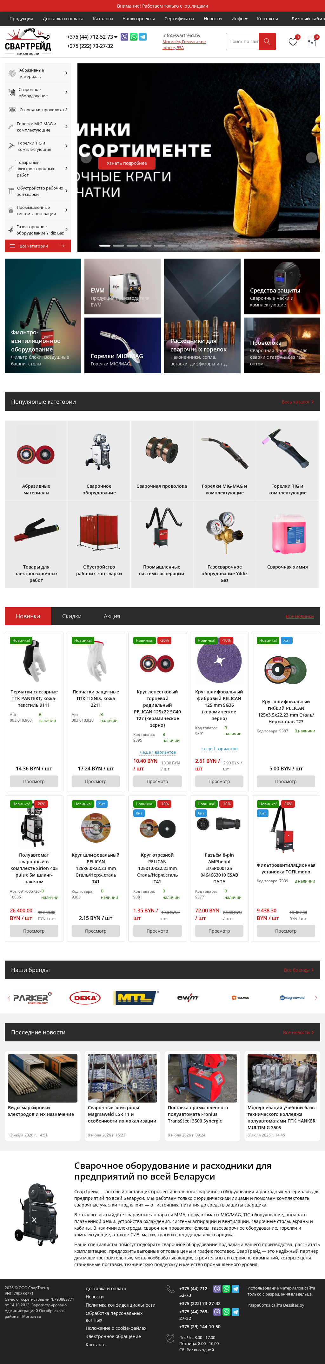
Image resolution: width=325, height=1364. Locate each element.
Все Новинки (300, 616)
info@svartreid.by (181, 35)
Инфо (238, 19)
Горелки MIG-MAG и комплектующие (36, 127)
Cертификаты (179, 19)
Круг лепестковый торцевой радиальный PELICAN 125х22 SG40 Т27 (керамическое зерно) (157, 708)
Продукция (21, 19)
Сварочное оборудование (33, 93)
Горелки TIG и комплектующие (34, 146)
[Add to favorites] (54, 641)
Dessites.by (293, 1305)
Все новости (297, 1032)
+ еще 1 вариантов (157, 752)
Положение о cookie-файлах (116, 1328)
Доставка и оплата (63, 19)
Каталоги (103, 19)
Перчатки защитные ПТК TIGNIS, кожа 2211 (96, 698)
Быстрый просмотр (34, 660)
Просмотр (34, 781)
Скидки (72, 616)
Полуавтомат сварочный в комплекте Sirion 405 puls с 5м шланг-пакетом (34, 868)
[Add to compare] (54, 651)
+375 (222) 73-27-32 (200, 1303)
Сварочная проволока (42, 110)
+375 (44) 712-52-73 (194, 1291)
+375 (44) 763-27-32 (194, 1315)
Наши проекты (139, 19)
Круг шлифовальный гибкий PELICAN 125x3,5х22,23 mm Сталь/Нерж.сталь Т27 (286, 711)
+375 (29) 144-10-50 (200, 1326)
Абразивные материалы (31, 73)
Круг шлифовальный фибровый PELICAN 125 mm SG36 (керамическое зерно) (219, 705)
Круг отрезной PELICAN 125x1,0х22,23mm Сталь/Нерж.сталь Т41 (157, 868)
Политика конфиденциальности (121, 1305)
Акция (112, 616)
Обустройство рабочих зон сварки (40, 191)
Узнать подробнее (127, 163)
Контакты (267, 19)
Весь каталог (296, 402)
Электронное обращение (113, 1336)
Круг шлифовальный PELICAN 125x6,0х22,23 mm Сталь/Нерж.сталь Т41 (96, 868)
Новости (213, 19)
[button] (311, 158)
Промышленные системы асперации (36, 210)
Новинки (28, 616)
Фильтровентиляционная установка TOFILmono (286, 868)
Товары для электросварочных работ (35, 168)
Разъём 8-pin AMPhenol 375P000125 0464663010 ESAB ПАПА (219, 868)
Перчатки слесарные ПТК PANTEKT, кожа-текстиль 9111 (34, 698)
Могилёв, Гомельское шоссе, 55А (184, 45)
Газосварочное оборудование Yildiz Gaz (40, 230)
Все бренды (297, 970)
